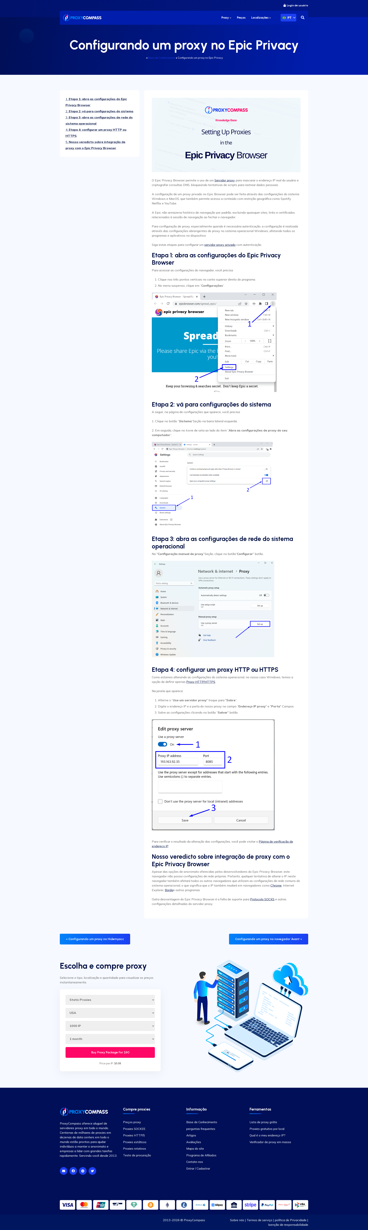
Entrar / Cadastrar (198, 1168)
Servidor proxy (224, 180)
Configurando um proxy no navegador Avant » (268, 939)
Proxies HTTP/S (134, 1135)
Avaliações (193, 1142)
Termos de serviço (259, 1220)
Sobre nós (237, 1220)
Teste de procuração (137, 1155)
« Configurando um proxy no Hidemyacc (95, 939)
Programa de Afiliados (201, 1155)
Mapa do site (195, 1148)
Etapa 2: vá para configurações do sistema (99, 111)
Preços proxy (132, 1122)
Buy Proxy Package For (110, 1052)
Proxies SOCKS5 (134, 1129)
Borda (169, 890)
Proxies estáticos (134, 1142)
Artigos (191, 1135)
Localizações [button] (260, 17)
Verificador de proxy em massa (270, 1142)
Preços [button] (241, 17)
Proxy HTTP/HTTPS (200, 682)
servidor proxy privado (220, 245)
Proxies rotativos (134, 1148)
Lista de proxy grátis (263, 1122)
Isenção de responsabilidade (288, 1225)
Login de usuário (297, 5)
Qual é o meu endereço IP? (267, 1135)
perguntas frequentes (200, 1129)
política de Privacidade (290, 1220)
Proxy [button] (225, 17)
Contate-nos (194, 1162)
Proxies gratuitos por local (267, 1129)
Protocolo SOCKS (262, 899)
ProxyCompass (194, 1220)
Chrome (276, 885)
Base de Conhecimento (161, 57)
